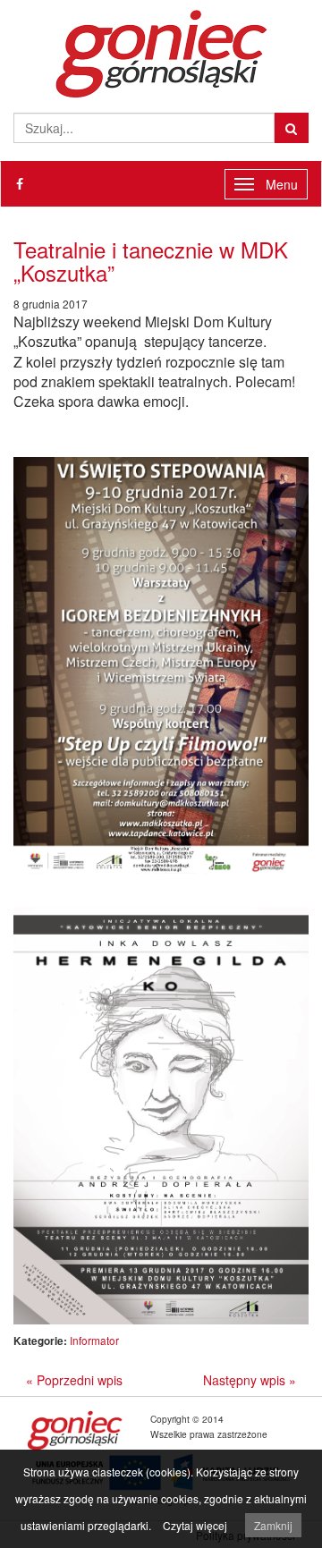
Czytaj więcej (195, 1525)
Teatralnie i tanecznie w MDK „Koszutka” (150, 260)
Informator (94, 1340)
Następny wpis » (249, 1380)
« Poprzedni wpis (74, 1380)
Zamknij (273, 1525)
